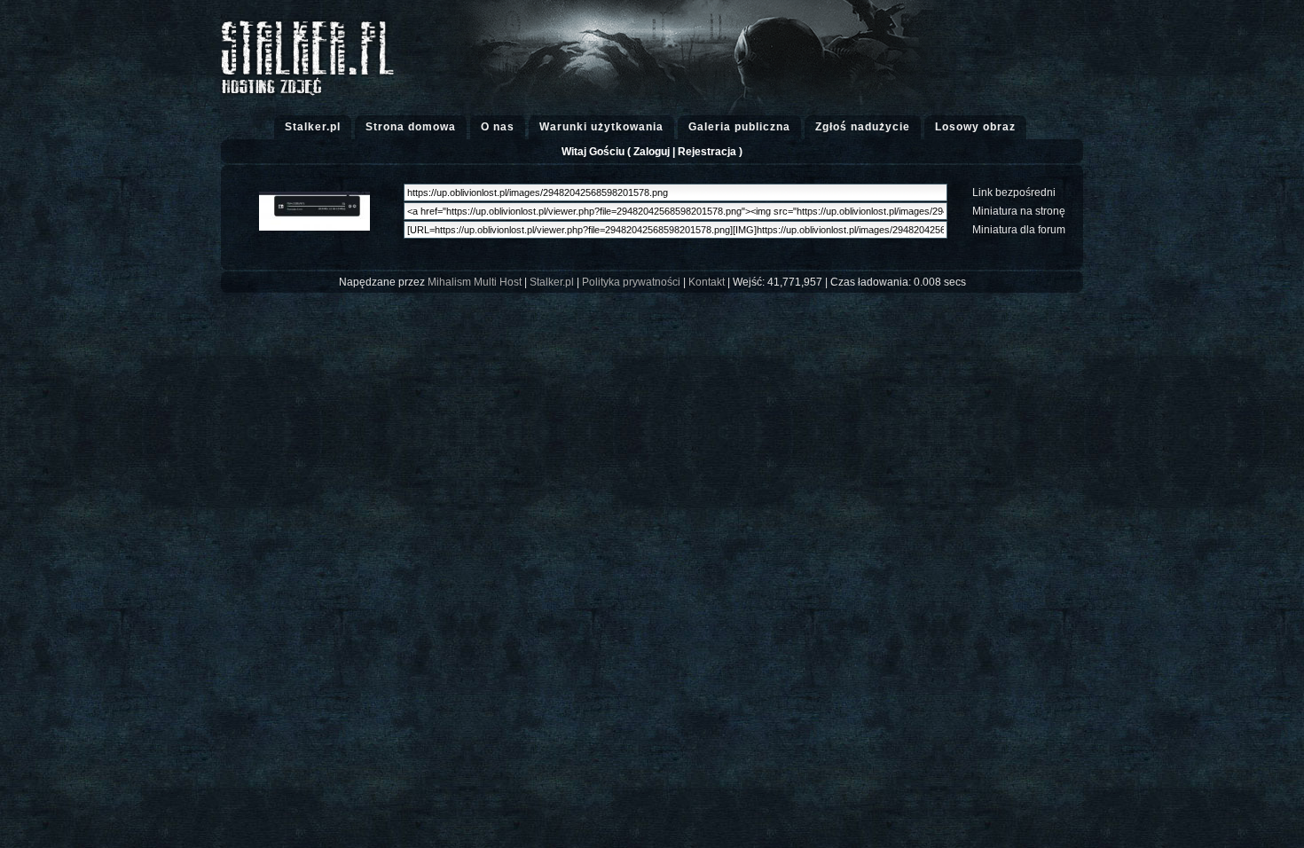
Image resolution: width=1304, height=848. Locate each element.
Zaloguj (651, 151)
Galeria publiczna (739, 127)
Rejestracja (707, 151)
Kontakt (706, 282)
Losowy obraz (975, 127)
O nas (498, 127)
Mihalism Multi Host (475, 282)
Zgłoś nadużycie (862, 127)
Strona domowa (410, 127)
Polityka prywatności (631, 282)
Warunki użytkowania (601, 127)
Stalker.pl (313, 127)
